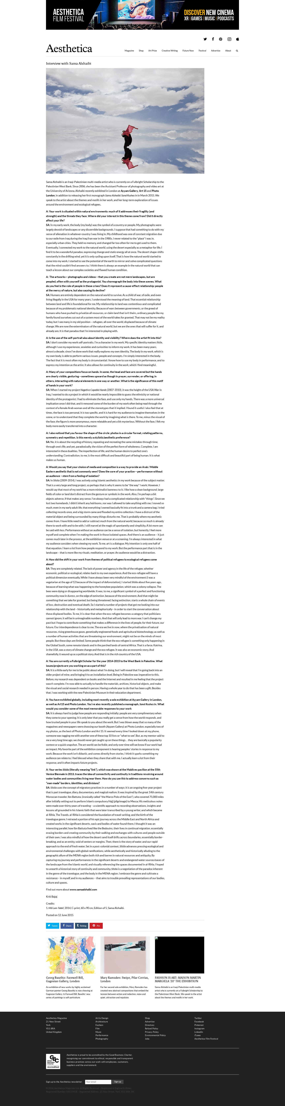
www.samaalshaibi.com (83, 889)
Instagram (199, 1028)
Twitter (198, 1018)
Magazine (129, 50)
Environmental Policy (155, 1035)
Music (98, 1032)
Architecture (101, 1021)
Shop (141, 50)
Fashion (99, 1025)
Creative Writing (170, 50)
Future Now (188, 50)
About (228, 50)
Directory (149, 1025)
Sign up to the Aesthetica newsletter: (64, 1082)
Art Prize (152, 50)
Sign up (117, 1081)
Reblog (82, 926)
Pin (98, 926)
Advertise (215, 50)
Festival (202, 50)
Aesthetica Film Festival (206, 1039)
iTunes (197, 1035)
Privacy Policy (152, 1032)
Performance (101, 1035)
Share (68, 926)
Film (97, 1028)
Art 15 (142, 190)
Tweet (54, 926)
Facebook (199, 1021)
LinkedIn (198, 1032)
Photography (101, 1039)
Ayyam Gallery (129, 190)
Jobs (147, 1039)
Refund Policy (151, 1028)
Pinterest (199, 1025)
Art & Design (101, 1018)
